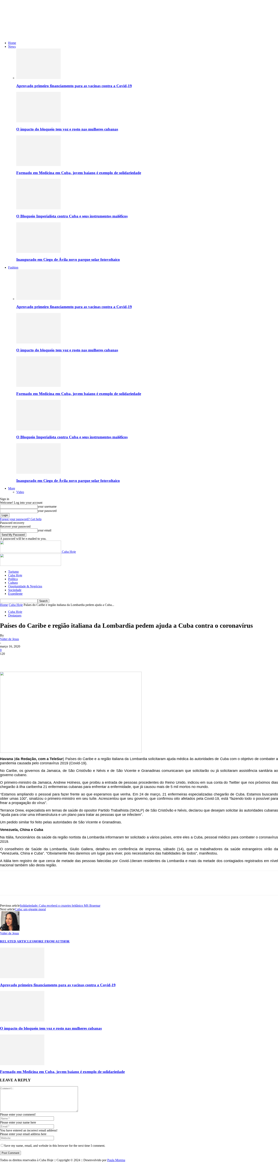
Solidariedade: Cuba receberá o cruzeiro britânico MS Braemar (60, 905)
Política (13, 579)
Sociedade (14, 590)
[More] (65, 660)
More (11, 488)
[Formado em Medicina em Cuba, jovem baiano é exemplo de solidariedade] (38, 165)
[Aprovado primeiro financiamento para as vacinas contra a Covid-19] (38, 78)
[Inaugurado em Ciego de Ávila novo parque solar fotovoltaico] (38, 251)
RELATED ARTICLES (17, 941)
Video (20, 492)
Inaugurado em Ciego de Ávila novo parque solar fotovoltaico (68, 259)
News (12, 46)
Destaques (14, 615)
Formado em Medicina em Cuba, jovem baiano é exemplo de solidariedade (78, 173)
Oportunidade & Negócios (25, 586)
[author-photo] (10, 929)
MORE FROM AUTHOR (52, 941)
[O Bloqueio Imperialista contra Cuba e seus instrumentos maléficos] (38, 208)
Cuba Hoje (15, 575)
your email (44, 530)
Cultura (13, 582)
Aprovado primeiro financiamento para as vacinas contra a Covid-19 (74, 86)
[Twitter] (21, 660)
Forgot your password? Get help (21, 519)
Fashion (13, 267)
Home (12, 43)
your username (47, 506)
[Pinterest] (36, 660)
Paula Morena (116, 1160)
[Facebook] (6, 660)
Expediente (15, 593)
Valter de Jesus (9, 639)
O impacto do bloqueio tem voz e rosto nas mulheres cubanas (67, 129)
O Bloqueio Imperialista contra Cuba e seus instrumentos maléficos (72, 216)
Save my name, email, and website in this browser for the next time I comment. (54, 1145)
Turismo (13, 571)
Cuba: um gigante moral (30, 909)
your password (47, 510)
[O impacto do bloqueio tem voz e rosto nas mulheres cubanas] (38, 121)
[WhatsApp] (50, 660)
